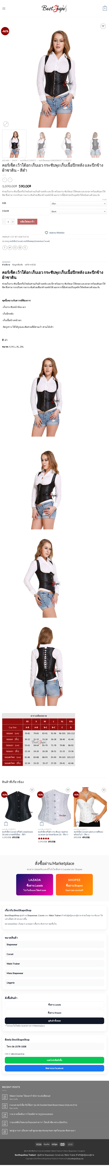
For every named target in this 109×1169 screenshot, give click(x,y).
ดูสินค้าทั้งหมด (54, 1020)
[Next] (101, 75)
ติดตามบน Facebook (54, 1068)
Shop (14, 160)
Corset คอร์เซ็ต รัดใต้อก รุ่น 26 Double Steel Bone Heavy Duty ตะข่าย (43, 1104)
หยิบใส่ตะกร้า (27, 221)
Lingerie (10, 982)
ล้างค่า (104, 199)
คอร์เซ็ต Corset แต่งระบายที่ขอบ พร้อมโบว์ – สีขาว (88, 833)
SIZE (4, 203)
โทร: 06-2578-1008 (16, 1046)
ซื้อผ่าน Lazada (54, 1004)
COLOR (5, 211)
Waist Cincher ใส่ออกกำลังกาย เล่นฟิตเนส (30, 1095)
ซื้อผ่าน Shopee (54, 1013)
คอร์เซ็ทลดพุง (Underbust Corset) (55, 160)
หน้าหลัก (5, 160)
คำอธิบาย (6, 265)
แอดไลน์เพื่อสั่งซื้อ (54, 1060)
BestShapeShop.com (75, 1158)
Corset (10, 954)
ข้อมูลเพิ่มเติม (17, 265)
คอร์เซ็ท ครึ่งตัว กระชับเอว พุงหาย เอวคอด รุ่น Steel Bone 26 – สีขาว (53, 833)
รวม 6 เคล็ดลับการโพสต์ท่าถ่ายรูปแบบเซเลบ (31, 1114)
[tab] (6, 264)
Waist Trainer (13, 963)
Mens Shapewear (15, 973)
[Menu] (4, 8)
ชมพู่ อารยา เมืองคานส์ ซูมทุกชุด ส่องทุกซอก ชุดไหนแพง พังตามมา (43, 1130)
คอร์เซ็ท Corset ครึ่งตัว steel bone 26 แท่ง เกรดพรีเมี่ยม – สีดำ (17, 833)
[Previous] (7, 75)
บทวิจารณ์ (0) (30, 265)
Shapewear (12, 944)
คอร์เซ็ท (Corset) (28, 160)
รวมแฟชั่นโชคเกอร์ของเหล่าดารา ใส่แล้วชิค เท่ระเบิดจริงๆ (38, 1122)
